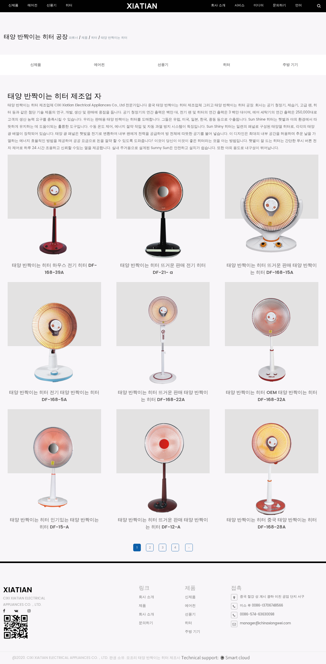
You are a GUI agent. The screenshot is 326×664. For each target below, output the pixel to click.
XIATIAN (17, 590)
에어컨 (32, 5)
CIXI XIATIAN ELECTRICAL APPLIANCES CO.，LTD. (67, 658)
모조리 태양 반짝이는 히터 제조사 (153, 658)
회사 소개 (218, 5)
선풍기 (52, 5)
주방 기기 (290, 65)
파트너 (73, 37)
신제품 (13, 5)
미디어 (259, 5)
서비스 (239, 5)
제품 (85, 37)
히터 (69, 5)
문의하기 (279, 5)
